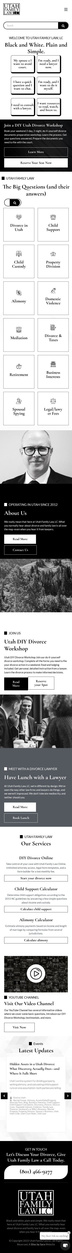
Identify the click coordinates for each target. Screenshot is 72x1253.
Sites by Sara (38, 1244)
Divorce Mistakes (51, 1097)
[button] (66, 9)
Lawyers (25, 1100)
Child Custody (38, 1095)
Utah (32, 1100)
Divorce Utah (19, 1093)
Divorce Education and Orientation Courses (35, 1096)
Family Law (15, 1100)
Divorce (49, 1095)
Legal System (19, 1095)
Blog (29, 1095)
